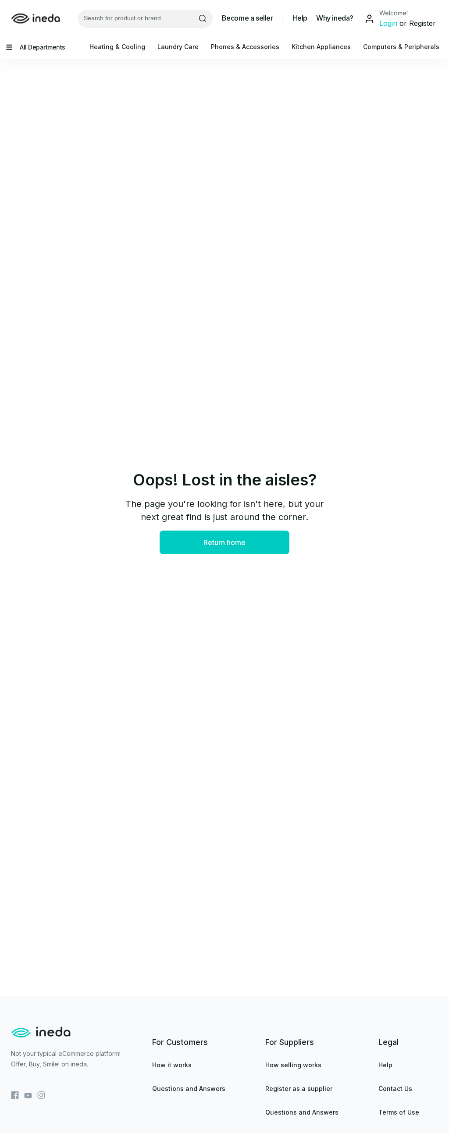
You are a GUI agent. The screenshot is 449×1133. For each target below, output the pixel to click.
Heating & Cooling (117, 46)
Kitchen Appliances (321, 46)
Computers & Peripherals (401, 46)
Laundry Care (178, 46)
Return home (224, 542)
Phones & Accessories (245, 46)
